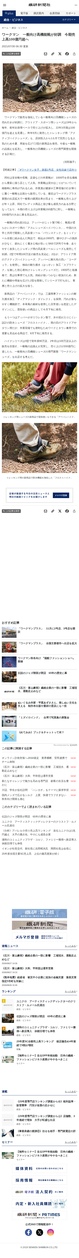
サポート (71, 13)
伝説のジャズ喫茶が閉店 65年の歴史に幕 (26, 816)
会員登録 (55, 13)
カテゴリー (67, 19)
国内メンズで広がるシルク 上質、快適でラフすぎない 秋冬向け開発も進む (35, 797)
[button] (14, 5)
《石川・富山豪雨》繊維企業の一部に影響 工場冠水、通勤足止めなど (35, 768)
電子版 (24, 13)
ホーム (5, 28)
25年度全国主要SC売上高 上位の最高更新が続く (31, 853)
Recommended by (61, 745)
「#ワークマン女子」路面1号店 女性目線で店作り (47, 169)
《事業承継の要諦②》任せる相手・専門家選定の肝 (46, 1131)
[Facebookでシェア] (67, 54)
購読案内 (39, 13)
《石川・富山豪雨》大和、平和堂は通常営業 (27, 775)
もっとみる (70, 946)
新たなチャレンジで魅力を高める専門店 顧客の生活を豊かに (35, 783)
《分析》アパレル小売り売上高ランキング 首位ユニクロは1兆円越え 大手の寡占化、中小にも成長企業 (38, 832)
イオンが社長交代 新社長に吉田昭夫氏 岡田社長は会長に (36, 848)
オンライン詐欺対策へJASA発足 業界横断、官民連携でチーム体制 (34, 759)
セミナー (21, 1063)
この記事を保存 (12, 54)
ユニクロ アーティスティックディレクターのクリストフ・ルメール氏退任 (39, 823)
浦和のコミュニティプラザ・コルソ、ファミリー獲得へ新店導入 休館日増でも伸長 (39, 841)
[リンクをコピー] (53, 54)
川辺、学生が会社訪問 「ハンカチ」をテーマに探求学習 (35, 789)
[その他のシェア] (74, 54)
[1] (8, 1004)
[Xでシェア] (60, 54)
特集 (19, 1049)
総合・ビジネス (13, 19)
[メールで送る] (46, 54)
